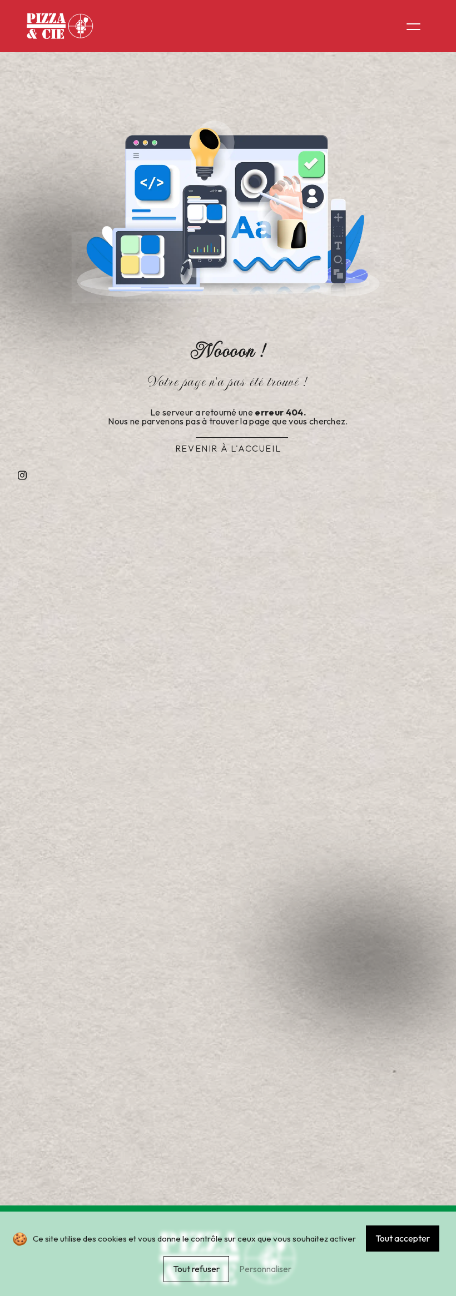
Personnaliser (265, 1268)
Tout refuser (196, 1268)
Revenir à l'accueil (228, 448)
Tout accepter (402, 1238)
